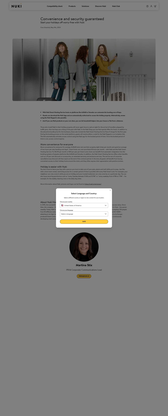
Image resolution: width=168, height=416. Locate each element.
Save (84, 221)
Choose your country (66, 202)
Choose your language (66, 210)
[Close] (110, 190)
